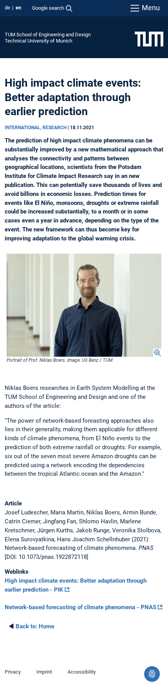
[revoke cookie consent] (152, 674)
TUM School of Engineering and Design (48, 34)
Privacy (13, 672)
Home (35, 626)
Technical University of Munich (38, 41)
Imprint (44, 672)
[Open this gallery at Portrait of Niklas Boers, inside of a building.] (84, 305)
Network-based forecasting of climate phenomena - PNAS (80, 607)
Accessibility (82, 672)
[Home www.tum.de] (149, 38)
